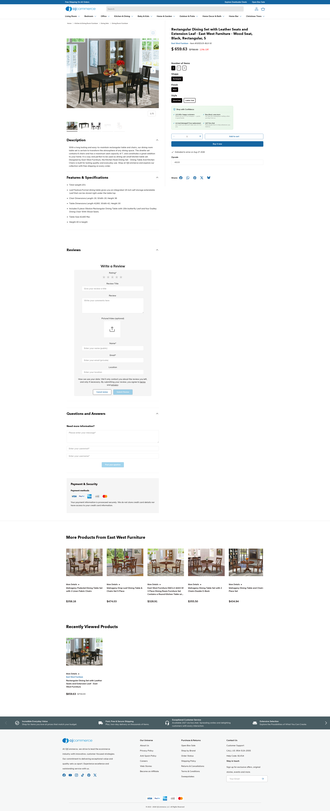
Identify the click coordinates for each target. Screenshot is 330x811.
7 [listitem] (178, 68)
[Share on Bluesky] (209, 177)
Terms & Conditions (190, 771)
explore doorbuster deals (236, 2)
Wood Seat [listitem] (177, 100)
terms (143, 382)
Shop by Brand (188, 750)
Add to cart (234, 136)
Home (69, 23)
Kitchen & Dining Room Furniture (86, 23)
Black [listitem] (175, 90)
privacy (114, 385)
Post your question (113, 464)
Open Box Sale (188, 745)
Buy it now (217, 144)
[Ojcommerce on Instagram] (77, 774)
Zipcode (174, 157)
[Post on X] (202, 177)
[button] (103, 276)
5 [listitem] (173, 68)
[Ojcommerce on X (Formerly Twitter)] (95, 774)
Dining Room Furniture (120, 23)
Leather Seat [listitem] (189, 100)
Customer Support (235, 745)
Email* (113, 355)
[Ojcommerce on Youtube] (70, 774)
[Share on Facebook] (181, 177)
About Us (144, 745)
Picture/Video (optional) (112, 318)
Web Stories (146, 766)
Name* (112, 343)
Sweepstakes (187, 776)
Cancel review (102, 392)
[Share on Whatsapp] (188, 177)
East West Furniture (179, 43)
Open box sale (258, 2)
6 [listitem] (184, 68)
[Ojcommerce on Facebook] (64, 774)
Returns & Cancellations (192, 766)
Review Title (112, 283)
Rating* (112, 272)
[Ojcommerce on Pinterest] (89, 774)
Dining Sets (105, 23)
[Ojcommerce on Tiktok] (83, 774)
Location (113, 367)
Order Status (187, 755)
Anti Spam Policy (148, 755)
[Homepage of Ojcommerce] (80, 9)
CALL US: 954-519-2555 (238, 750)
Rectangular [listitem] (177, 79)
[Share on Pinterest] (195, 177)
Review (112, 295)
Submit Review (123, 392)
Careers (144, 761)
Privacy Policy (146, 750)
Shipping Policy (188, 761)
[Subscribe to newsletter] (262, 779)
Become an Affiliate (149, 771)
